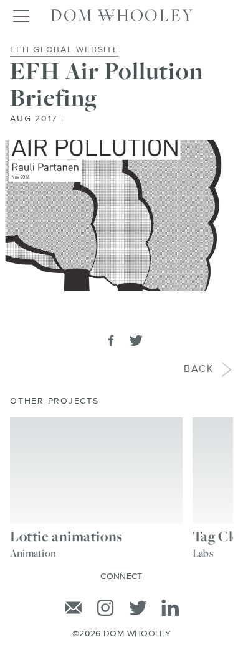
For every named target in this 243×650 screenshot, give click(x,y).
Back (199, 369)
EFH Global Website (64, 49)
